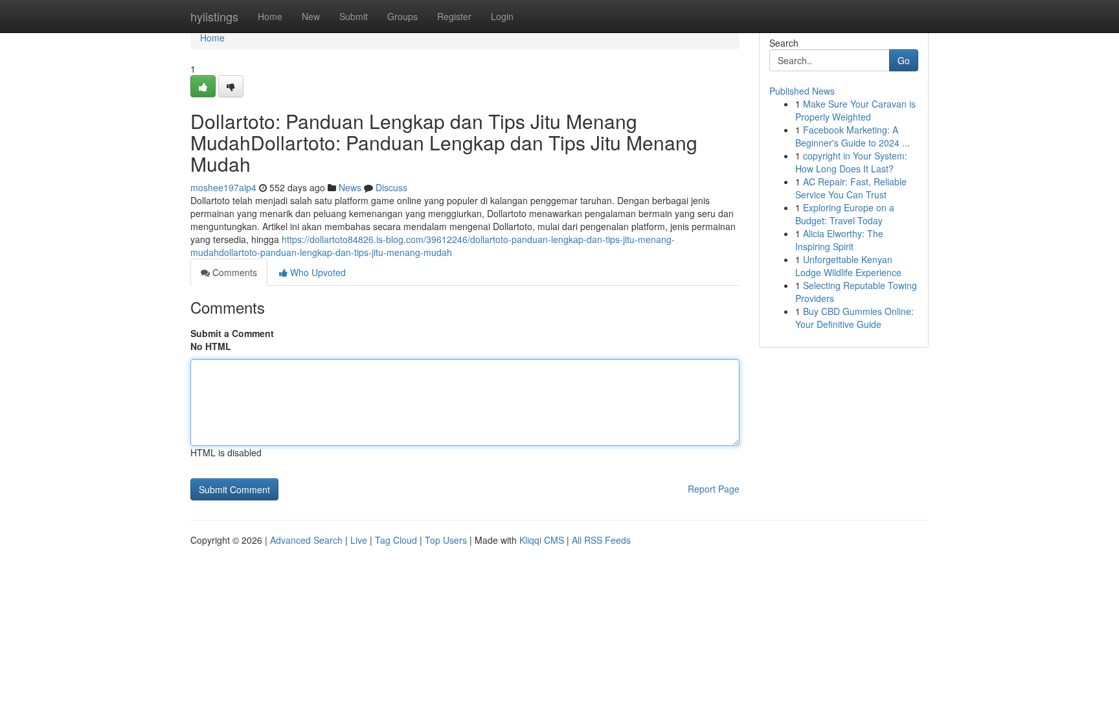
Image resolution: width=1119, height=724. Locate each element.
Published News (802, 90)
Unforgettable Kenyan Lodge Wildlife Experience (848, 266)
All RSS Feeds (601, 539)
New (311, 16)
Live (358, 539)
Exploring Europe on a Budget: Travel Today (844, 214)
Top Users (446, 539)
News (350, 187)
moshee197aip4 (223, 187)
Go (904, 60)
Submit (353, 16)
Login (502, 16)
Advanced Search (306, 539)
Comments (233, 272)
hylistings (214, 16)
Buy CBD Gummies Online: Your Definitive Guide (854, 318)
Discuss (391, 187)
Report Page (714, 488)
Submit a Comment (232, 333)
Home (270, 16)
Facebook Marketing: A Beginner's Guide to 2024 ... (852, 136)
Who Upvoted (317, 272)
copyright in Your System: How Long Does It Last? (851, 162)
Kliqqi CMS (541, 539)
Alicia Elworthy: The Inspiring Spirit (839, 240)
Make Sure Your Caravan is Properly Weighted (855, 110)
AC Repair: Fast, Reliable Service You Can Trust (851, 188)
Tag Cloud (396, 539)
